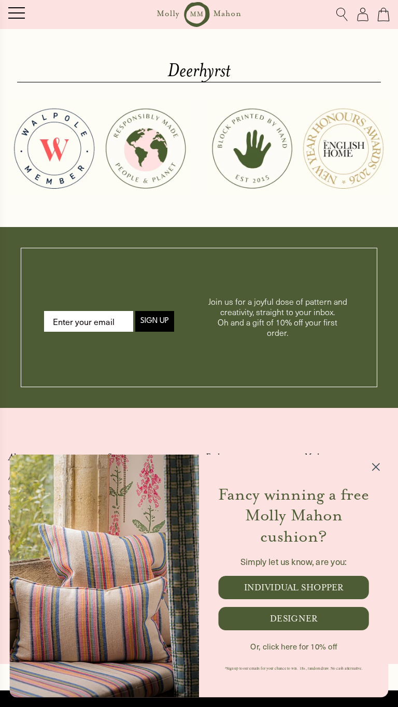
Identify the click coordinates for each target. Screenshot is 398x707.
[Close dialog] (376, 466)
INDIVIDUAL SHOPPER (294, 587)
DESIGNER (293, 618)
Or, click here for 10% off (293, 646)
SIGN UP (154, 321)
